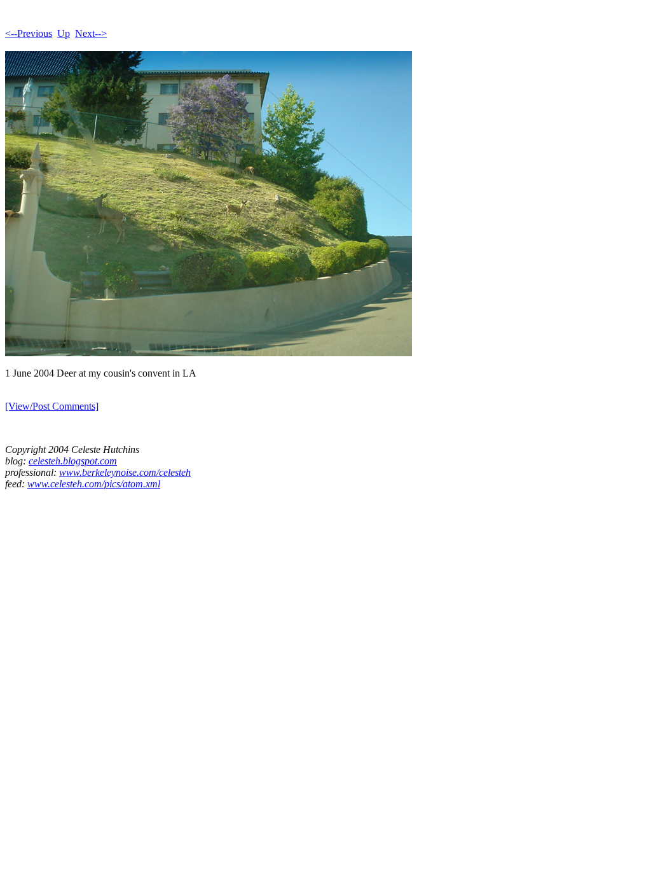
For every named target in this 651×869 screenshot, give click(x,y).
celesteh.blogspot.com (73, 460)
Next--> (91, 33)
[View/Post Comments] (52, 406)
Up (63, 33)
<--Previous (28, 33)
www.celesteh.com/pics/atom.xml (93, 483)
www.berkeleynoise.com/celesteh (125, 472)
